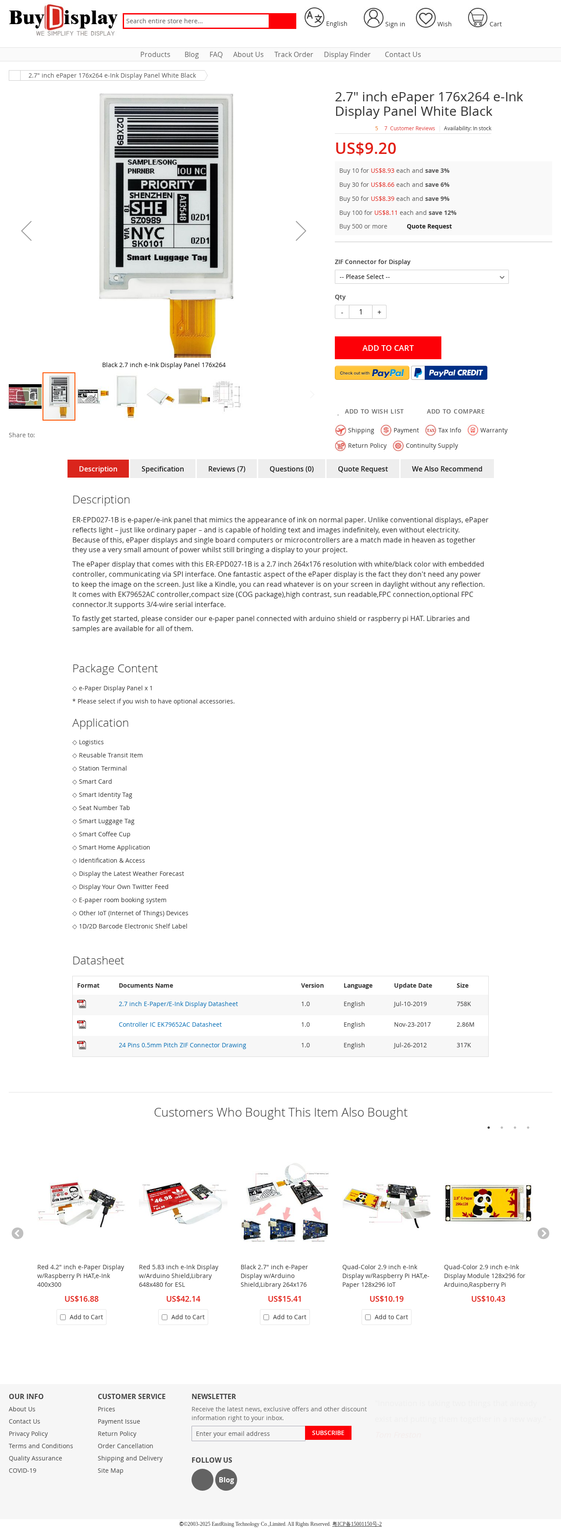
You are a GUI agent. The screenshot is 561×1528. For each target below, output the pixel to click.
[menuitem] (157, 54)
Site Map (111, 1470)
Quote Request (363, 469)
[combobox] (196, 21)
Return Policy (117, 1433)
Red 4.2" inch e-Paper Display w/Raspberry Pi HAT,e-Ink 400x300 (80, 1276)
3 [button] (515, 1127)
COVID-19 (22, 1470)
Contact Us (24, 1421)
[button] (329, 18)
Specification (163, 469)
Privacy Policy (28, 1433)
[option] (77, 1240)
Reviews (225, 469)
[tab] (98, 469)
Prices (106, 1409)
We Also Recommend (447, 469)
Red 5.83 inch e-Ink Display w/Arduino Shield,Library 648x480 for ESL (178, 1276)
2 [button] (501, 1127)
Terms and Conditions (41, 1446)
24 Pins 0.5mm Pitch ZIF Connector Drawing (182, 1045)
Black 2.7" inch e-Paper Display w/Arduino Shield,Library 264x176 (274, 1276)
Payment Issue (119, 1421)
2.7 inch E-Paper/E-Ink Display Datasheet (178, 1004)
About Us (22, 1409)
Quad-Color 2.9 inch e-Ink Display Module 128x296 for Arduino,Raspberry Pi (484, 1276)
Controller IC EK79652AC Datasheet (170, 1024)
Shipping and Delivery (130, 1458)
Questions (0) (292, 469)
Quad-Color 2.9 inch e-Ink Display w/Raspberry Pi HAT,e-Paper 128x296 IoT (386, 1276)
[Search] (282, 21)
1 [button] (488, 1127)
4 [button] (528, 1127)
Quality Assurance (35, 1458)
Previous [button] (17, 1233)
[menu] (280, 54)
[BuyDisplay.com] (63, 19)
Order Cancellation (125, 1446)
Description (98, 469)
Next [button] (543, 1233)
